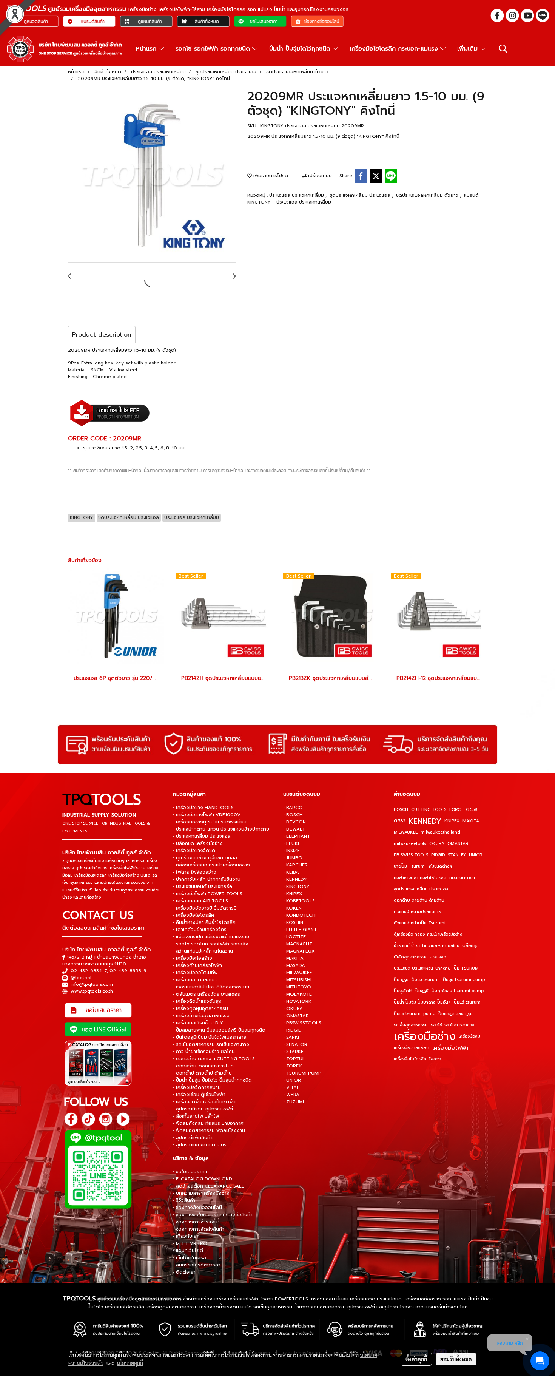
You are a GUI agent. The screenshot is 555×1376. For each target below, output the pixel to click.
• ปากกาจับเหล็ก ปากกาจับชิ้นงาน (206, 879)
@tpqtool (81, 977)
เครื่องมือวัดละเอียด (411, 1047)
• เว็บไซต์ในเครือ (189, 1257)
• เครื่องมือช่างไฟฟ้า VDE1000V (206, 814)
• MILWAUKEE (297, 972)
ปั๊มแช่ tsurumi (468, 1002)
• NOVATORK (297, 1001)
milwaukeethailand (440, 832)
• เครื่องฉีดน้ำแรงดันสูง (197, 1001)
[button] (503, 49)
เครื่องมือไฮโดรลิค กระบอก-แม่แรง (395, 48)
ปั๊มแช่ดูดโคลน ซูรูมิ (455, 1013)
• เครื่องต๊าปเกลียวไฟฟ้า (197, 965)
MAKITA (470, 821)
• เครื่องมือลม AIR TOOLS (200, 900)
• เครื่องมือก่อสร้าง (192, 958)
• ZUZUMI (293, 1101)
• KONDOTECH (299, 915)
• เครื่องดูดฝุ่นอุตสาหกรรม (200, 1008)
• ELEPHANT (296, 836)
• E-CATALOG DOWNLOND (202, 1178)
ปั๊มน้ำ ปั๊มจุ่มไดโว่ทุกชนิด (301, 48)
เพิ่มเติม (468, 48)
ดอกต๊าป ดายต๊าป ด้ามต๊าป (419, 900)
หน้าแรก (147, 48)
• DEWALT (294, 829)
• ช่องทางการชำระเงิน (195, 1221)
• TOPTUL (294, 1058)
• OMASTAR (296, 1015)
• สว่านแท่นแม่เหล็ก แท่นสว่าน (203, 951)
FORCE (456, 809)
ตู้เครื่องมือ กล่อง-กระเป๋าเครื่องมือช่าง (428, 934)
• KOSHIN (293, 922)
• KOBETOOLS (299, 900)
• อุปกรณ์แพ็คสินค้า (193, 1137)
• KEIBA (291, 872)
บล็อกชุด (470, 945)
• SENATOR (295, 1044)
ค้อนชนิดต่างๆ (462, 877)
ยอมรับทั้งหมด (456, 1359)
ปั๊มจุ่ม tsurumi (426, 979)
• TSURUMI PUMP (302, 1073)
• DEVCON (294, 821)
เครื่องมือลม (469, 1036)
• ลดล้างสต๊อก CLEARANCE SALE (208, 1186)
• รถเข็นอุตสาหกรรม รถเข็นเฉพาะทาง (211, 1044)
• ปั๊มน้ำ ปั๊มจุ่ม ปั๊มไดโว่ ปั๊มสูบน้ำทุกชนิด (212, 1080)
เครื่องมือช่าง (425, 1036)
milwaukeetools (410, 843)
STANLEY (457, 855)
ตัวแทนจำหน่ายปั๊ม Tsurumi (420, 923)
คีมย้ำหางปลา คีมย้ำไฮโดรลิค (420, 877)
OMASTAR (457, 843)
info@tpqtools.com (92, 984)
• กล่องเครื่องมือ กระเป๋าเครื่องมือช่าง (211, 865)
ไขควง (435, 1059)
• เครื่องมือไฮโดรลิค (193, 915)
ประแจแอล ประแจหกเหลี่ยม (297, 195)
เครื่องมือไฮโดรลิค (410, 1059)
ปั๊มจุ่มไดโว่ (403, 991)
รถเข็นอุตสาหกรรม (411, 1025)
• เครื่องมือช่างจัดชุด (194, 850)
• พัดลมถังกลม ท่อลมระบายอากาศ (208, 1123)
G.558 (471, 809)
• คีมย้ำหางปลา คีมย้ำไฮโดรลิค (204, 922)
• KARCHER (295, 865)
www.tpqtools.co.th (92, 991)
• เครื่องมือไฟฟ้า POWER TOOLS (207, 893)
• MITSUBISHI (297, 979)
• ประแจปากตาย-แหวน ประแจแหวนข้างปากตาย (221, 829)
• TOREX (292, 1066)
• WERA (291, 1094)
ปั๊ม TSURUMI (467, 968)
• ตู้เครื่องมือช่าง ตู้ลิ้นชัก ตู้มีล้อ (205, 857)
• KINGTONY (296, 886)
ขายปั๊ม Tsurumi (410, 866)
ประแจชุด (438, 957)
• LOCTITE (294, 936)
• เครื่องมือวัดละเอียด (195, 979)
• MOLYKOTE (297, 994)
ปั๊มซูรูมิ (422, 991)
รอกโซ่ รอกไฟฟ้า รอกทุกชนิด (214, 48)
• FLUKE (292, 843)
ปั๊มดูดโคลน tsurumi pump (458, 991)
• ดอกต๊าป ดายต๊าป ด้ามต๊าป (202, 1073)
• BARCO (293, 807)
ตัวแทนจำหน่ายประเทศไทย (417, 911)
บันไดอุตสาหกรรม (410, 957)
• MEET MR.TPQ (190, 1243)
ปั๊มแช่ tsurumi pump (414, 1013)
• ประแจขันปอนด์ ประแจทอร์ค (202, 886)
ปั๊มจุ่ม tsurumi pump (464, 979)
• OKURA (293, 1008)
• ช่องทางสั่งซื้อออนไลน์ (197, 1207)
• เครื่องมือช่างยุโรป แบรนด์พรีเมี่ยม (210, 821)
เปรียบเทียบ (319, 175)
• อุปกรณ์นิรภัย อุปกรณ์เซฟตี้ (203, 1109)
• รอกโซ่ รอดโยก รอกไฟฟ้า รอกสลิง (210, 943)
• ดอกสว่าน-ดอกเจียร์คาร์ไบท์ (203, 1066)
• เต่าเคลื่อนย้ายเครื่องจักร (200, 929)
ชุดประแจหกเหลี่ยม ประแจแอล (361, 195)
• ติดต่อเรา (184, 1272)
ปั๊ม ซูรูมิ (401, 979)
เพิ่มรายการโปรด (270, 175)
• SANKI (291, 1037)
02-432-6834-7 (89, 970)
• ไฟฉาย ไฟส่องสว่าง (194, 872)
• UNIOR (292, 1080)
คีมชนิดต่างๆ (440, 866)
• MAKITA (293, 958)
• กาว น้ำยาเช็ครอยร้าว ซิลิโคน (204, 1051)
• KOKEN (292, 908)
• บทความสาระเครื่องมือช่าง (201, 1193)
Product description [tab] (101, 334)
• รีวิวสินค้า (184, 1200)
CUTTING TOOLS (428, 809)
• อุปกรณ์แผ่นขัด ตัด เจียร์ (200, 1144)
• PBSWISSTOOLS (302, 1022)
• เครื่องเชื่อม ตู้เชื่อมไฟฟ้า (199, 1094)
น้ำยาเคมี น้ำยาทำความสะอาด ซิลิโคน (426, 945)
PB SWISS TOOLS (411, 855)
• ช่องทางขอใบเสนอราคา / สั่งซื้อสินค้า (213, 1214)
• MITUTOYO (297, 987)
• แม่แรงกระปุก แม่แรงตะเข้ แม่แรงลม (211, 936)
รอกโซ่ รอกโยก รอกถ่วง (452, 1025)
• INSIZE (291, 850)
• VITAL (291, 1087)
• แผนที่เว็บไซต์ (188, 1250)
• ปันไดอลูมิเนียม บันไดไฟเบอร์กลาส (210, 1037)
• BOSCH (293, 814)
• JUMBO (292, 857)
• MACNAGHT (297, 943)
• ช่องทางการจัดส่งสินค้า (198, 1229)
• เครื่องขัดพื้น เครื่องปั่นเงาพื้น (204, 1101)
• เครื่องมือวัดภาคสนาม (197, 1087)
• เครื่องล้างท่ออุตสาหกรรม (201, 1015)
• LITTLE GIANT (300, 929)
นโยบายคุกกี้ (130, 1362)
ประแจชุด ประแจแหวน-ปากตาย (422, 968)
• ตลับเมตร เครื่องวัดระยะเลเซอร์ (206, 994)
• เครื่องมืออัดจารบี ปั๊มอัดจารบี (205, 908)
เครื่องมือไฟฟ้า (450, 1048)
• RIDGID (292, 1030)
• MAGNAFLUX (299, 951)
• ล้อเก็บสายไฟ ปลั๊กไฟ (196, 1116)
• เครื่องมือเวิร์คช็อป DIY (198, 1022)
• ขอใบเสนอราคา (190, 1171)
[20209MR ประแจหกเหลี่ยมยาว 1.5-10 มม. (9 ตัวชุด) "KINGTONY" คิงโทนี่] (152, 176)
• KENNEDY (295, 879)
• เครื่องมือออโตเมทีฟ (195, 972)
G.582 (399, 821)
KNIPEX (451, 821)
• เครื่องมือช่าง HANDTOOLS (203, 807)
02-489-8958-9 (127, 970)
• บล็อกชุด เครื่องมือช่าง (198, 843)
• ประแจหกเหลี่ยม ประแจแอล (202, 836)
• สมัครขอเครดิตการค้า (196, 1265)
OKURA (436, 843)
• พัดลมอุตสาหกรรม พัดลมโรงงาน (209, 1130)
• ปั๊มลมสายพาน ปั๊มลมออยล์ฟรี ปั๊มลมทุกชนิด (219, 1030)
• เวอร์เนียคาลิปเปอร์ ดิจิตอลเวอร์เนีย (211, 987)
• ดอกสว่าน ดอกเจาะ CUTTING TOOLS (214, 1058)
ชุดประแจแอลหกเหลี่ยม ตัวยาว (428, 195)
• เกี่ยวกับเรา (186, 1236)
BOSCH (401, 809)
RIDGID (438, 855)
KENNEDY (425, 821)
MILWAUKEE (406, 832)
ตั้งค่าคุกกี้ (416, 1359)
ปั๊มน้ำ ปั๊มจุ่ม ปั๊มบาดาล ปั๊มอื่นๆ (422, 1002)
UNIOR (475, 855)
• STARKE (293, 1051)
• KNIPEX (292, 893)
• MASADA (294, 965)
